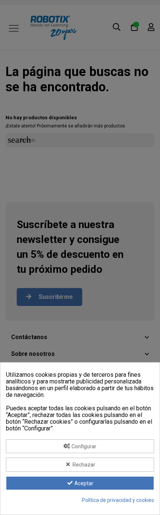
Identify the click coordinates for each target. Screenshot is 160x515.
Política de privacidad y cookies (118, 500)
